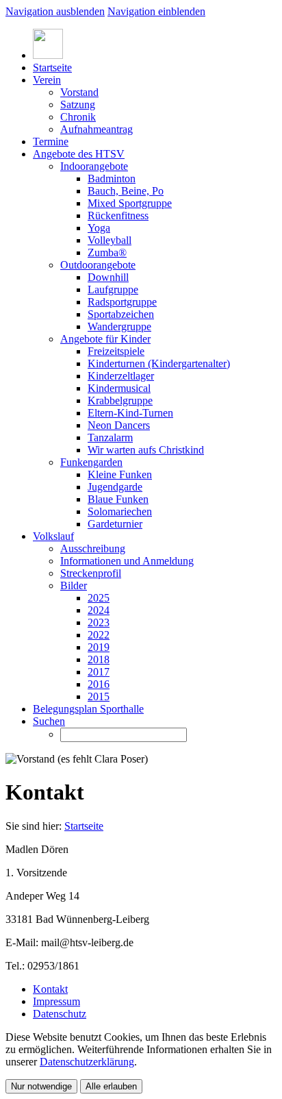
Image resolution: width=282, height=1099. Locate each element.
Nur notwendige (41, 1086)
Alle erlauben (111, 1086)
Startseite (83, 826)
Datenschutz (59, 1014)
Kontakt (50, 989)
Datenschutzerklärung (87, 1061)
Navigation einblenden (156, 11)
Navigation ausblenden (55, 11)
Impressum (56, 1001)
